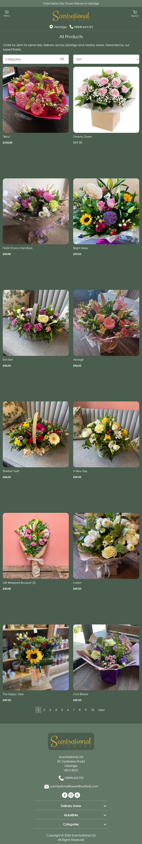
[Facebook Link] (65, 795)
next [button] (101, 710)
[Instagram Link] (71, 795)
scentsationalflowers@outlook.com (74, 786)
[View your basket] (135, 13)
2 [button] (44, 710)
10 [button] (92, 710)
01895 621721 (83, 27)
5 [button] (62, 710)
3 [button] (50, 710)
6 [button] (68, 710)
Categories (13, 59)
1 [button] (38, 710)
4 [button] (56, 710)
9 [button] (86, 710)
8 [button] (80, 710)
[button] (71, 805)
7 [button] (74, 710)
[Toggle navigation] (7, 14)
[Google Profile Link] (77, 795)
